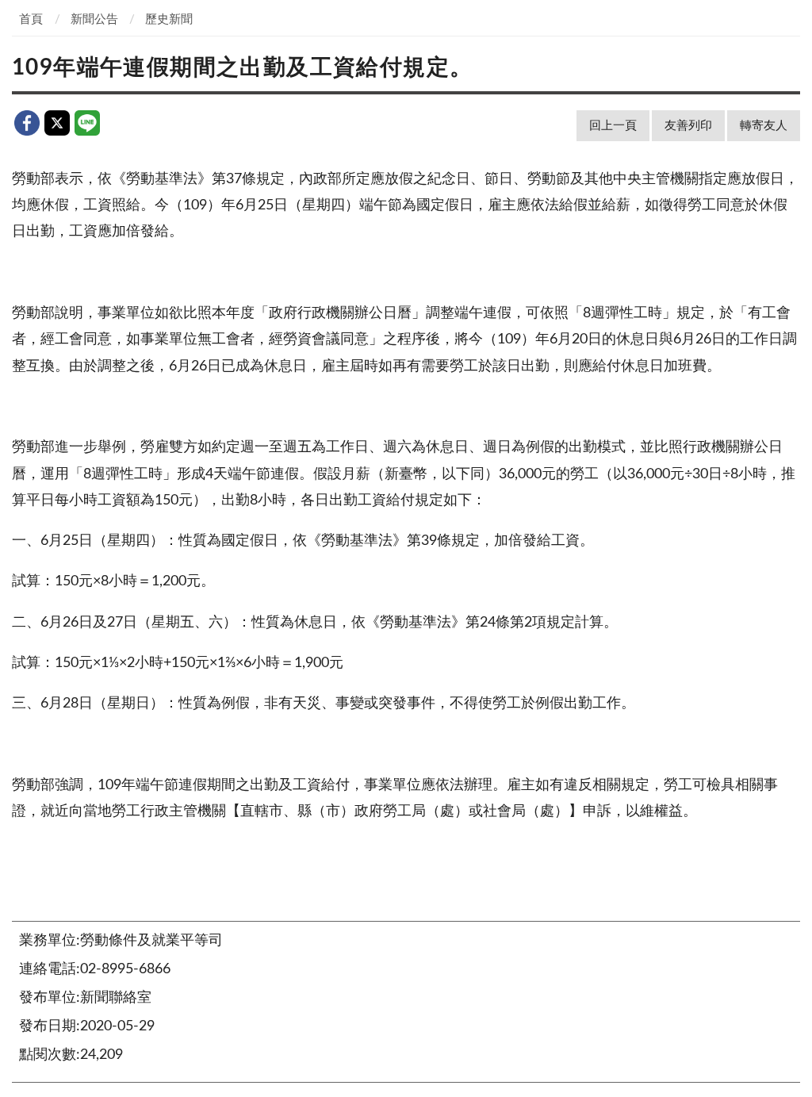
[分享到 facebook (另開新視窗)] (27, 123)
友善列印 (688, 126)
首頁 (31, 19)
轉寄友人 (763, 126)
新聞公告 (94, 19)
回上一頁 (613, 126)
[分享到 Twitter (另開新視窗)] (57, 123)
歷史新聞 (169, 19)
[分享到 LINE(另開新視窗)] (87, 123)
